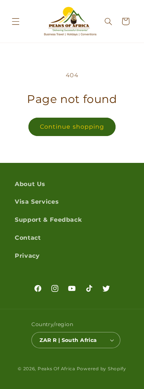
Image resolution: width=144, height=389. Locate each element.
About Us (30, 184)
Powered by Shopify (101, 368)
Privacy (27, 255)
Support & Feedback (48, 219)
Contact (28, 237)
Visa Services (37, 201)
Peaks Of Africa (56, 368)
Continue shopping (72, 126)
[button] (15, 21)
